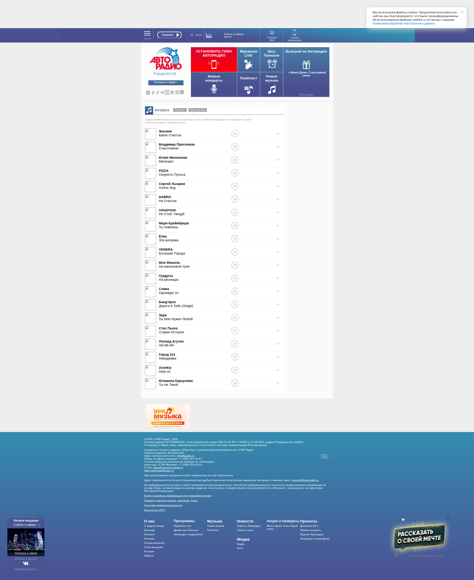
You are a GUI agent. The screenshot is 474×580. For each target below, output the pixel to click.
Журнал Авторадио (311, 534)
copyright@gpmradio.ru (305, 480)
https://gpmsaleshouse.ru (159, 470)
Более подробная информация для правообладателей (177, 495)
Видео (241, 543)
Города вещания (154, 542)
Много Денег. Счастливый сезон (308, 74)
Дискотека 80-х (309, 525)
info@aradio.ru (185, 455)
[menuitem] (159, 521)
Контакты (149, 534)
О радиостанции (154, 525)
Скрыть (40, 515)
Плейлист (179, 110)
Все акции (306, 94)
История (149, 551)
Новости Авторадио (249, 525)
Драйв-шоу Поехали (186, 530)
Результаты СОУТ (155, 510)
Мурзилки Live (182, 525)
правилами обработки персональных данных (404, 23)
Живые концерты (310, 530)
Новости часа (245, 530)
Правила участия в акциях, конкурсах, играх (171, 500)
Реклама (149, 538)
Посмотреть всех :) (25, 568)
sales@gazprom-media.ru (168, 467)
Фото (240, 548)
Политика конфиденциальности (163, 505)
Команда (149, 530)
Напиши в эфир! (26, 553)
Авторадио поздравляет (188, 534)
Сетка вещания (153, 547)
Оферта (149, 555)
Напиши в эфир (165, 82)
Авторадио (315, 538)
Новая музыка (198, 110)
